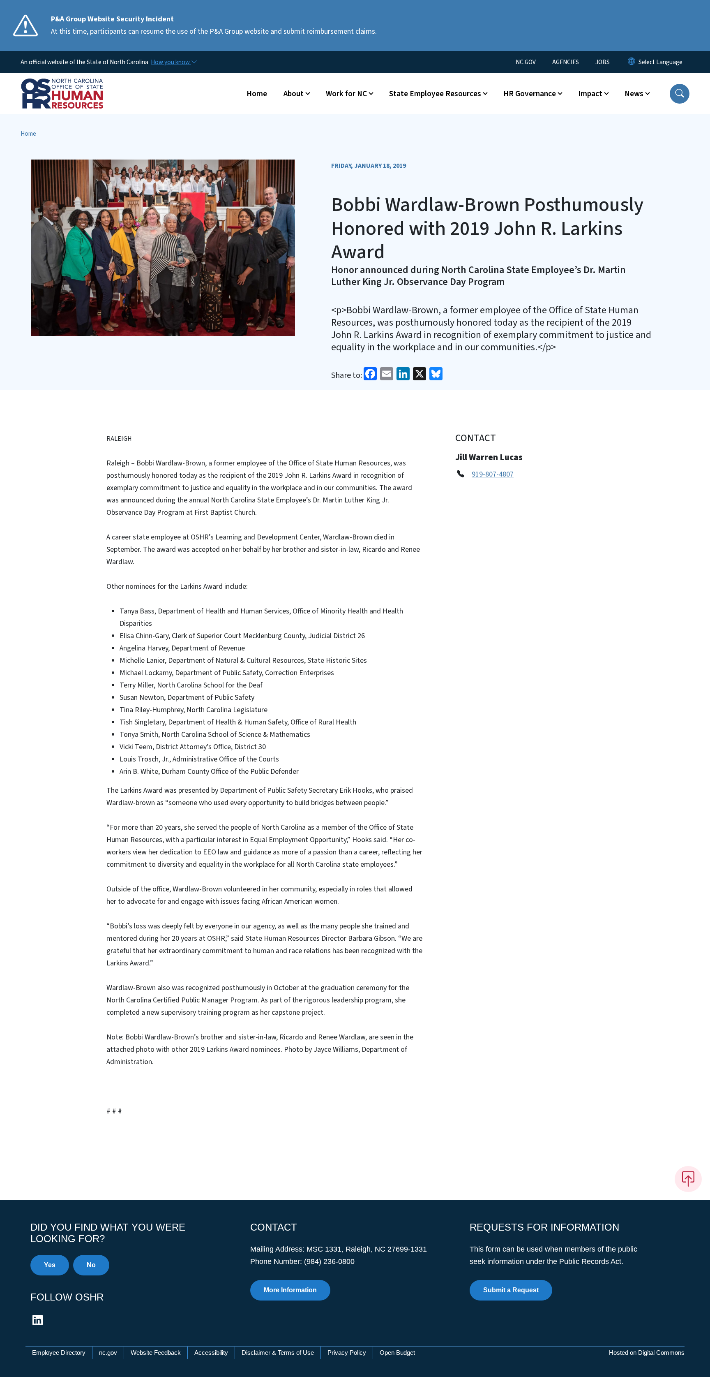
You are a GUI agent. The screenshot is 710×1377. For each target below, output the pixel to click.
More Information (290, 1290)
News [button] (634, 94)
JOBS (602, 62)
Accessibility (211, 1352)
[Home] (72, 84)
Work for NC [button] (346, 94)
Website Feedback (156, 1352)
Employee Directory (58, 1352)
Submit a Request (511, 1290)
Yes (49, 1264)
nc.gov (108, 1352)
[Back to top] (688, 1179)
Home (257, 94)
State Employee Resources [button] (435, 94)
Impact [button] (590, 94)
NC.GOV (526, 62)
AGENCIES (565, 62)
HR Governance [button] (529, 94)
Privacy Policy (346, 1352)
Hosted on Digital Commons (647, 1352)
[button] (679, 94)
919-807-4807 (493, 474)
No (91, 1264)
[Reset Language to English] (631, 62)
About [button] (294, 94)
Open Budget (397, 1352)
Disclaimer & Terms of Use (278, 1352)
